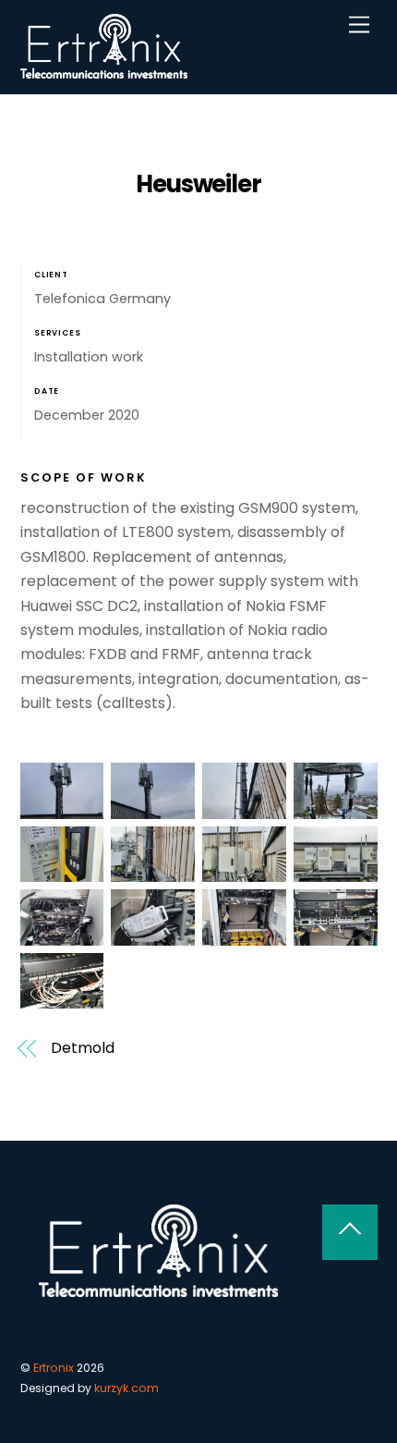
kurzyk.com (126, 1388)
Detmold (82, 1048)
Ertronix (53, 1368)
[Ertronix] (104, 70)
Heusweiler (199, 184)
